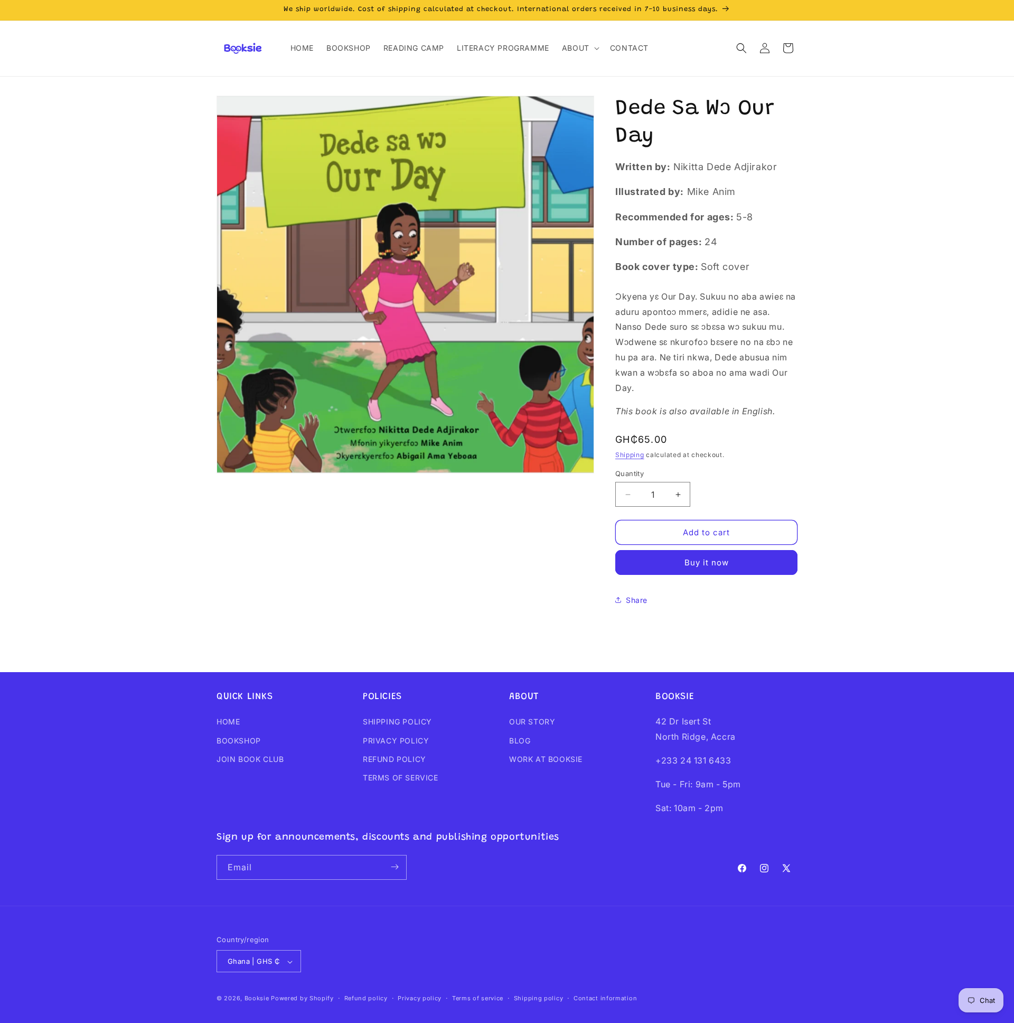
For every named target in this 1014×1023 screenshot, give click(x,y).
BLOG (519, 740)
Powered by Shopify (302, 998)
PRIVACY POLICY (396, 740)
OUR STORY (532, 722)
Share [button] (636, 600)
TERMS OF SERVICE (400, 777)
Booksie (257, 998)
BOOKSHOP (239, 740)
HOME (228, 722)
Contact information (605, 998)
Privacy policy (420, 998)
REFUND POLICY (394, 759)
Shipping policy (539, 998)
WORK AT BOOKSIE (546, 759)
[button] (580, 48)
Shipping (629, 455)
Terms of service (477, 998)
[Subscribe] (394, 866)
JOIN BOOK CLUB (250, 759)
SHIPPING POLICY (397, 722)
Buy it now (706, 562)
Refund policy (366, 998)
